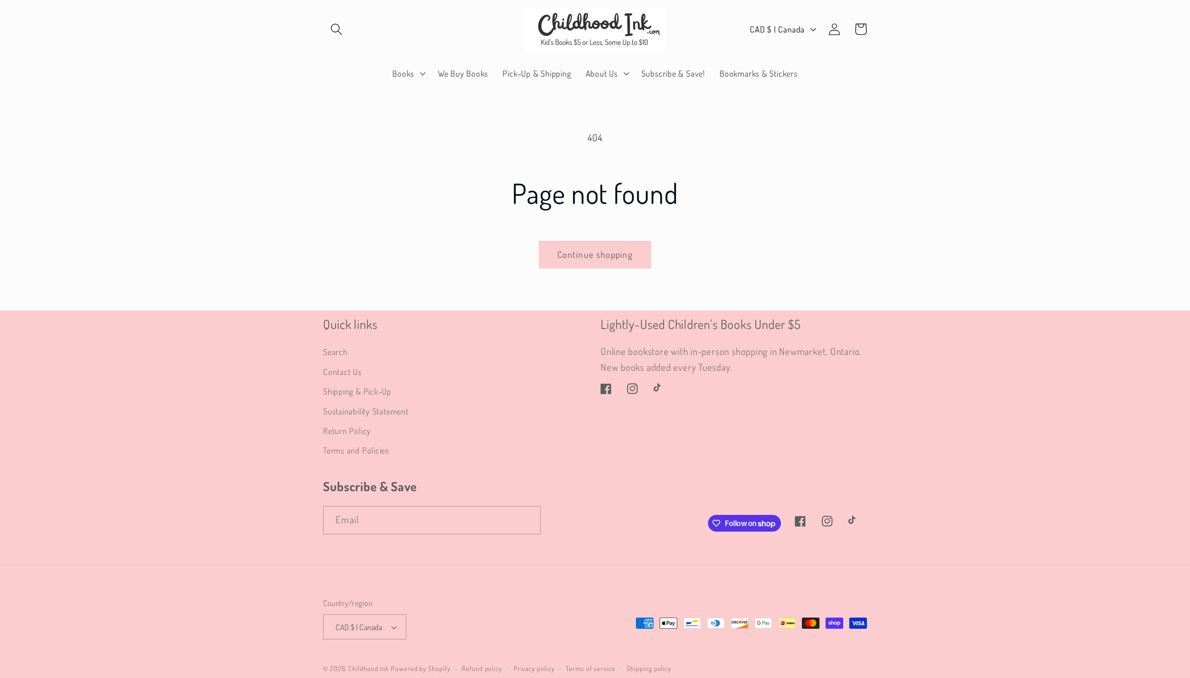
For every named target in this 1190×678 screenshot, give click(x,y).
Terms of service (590, 668)
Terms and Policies (356, 450)
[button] (336, 29)
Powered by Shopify (420, 668)
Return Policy (347, 430)
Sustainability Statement (366, 411)
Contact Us (342, 371)
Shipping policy (649, 668)
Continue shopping (595, 254)
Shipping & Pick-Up (357, 391)
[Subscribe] (527, 520)
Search (335, 351)
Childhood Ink (368, 668)
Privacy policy (534, 668)
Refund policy (482, 668)
